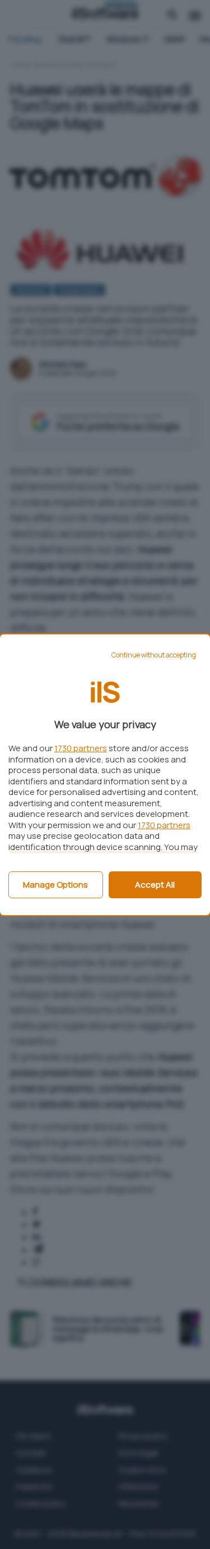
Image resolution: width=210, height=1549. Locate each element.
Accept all (155, 884)
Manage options (55, 884)
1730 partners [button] (80, 748)
